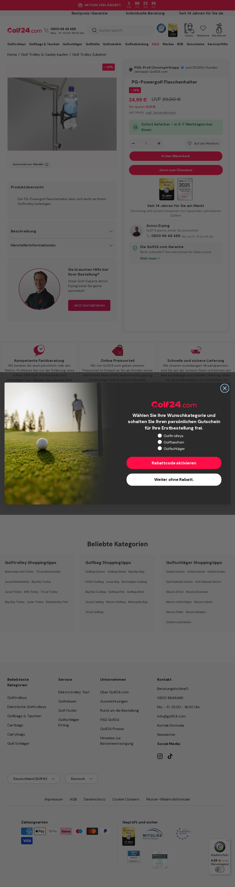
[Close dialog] (225, 388)
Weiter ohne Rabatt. (174, 480)
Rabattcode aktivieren (174, 463)
